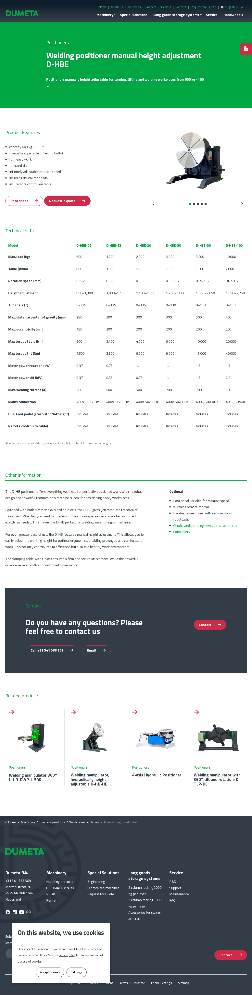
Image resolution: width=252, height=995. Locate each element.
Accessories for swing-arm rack (144, 915)
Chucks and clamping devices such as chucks (205, 525)
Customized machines (103, 888)
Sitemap (183, 982)
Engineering (96, 881)
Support (175, 888)
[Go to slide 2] (194, 204)
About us (117, 7)
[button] (197, 160)
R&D (172, 881)
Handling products (59, 881)
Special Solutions (133, 14)
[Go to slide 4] (202, 204)
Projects (151, 7)
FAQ (172, 900)
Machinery (105, 14)
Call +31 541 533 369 (47, 650)
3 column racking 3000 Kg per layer (145, 903)
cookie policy (67, 955)
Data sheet (19, 200)
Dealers (166, 7)
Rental (51, 900)
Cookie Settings (161, 982)
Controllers (181, 531)
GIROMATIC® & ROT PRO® (61, 891)
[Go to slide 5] (206, 204)
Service (212, 14)
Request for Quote (203, 7)
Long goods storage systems (176, 14)
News (102, 7)
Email (92, 650)
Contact (181, 7)
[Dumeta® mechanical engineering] (22, 13)
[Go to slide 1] (190, 204)
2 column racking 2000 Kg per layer (145, 890)
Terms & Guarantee (132, 982)
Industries (134, 7)
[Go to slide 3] (198, 204)
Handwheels (233, 14)
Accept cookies (50, 972)
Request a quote (62, 200)
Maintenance (179, 894)
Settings (76, 972)
